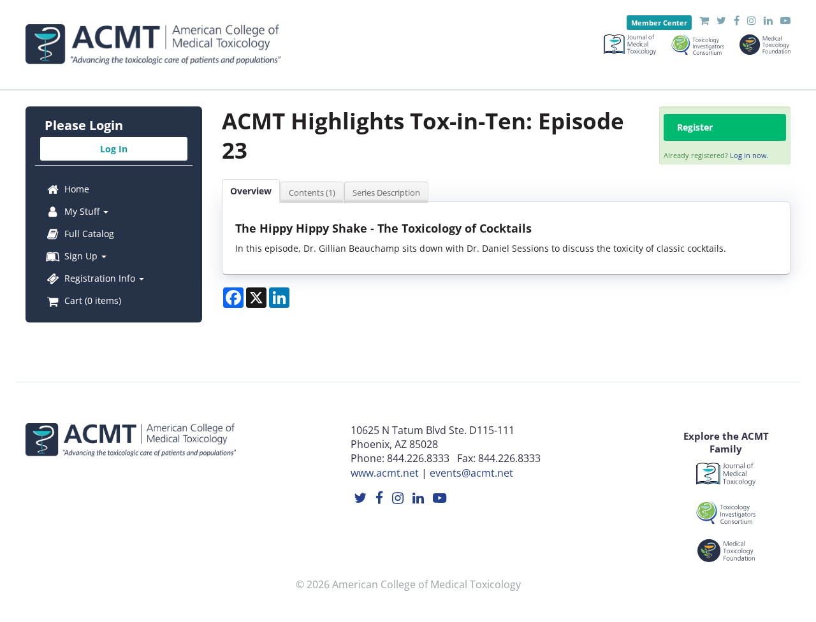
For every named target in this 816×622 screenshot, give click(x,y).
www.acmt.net (385, 473)
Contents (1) (312, 192)
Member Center (659, 22)
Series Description (386, 192)
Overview (251, 191)
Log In (113, 149)
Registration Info (100, 278)
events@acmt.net (471, 473)
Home (75, 189)
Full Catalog (88, 234)
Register (695, 127)
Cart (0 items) (91, 300)
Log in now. (749, 155)
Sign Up (81, 256)
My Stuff (82, 211)
